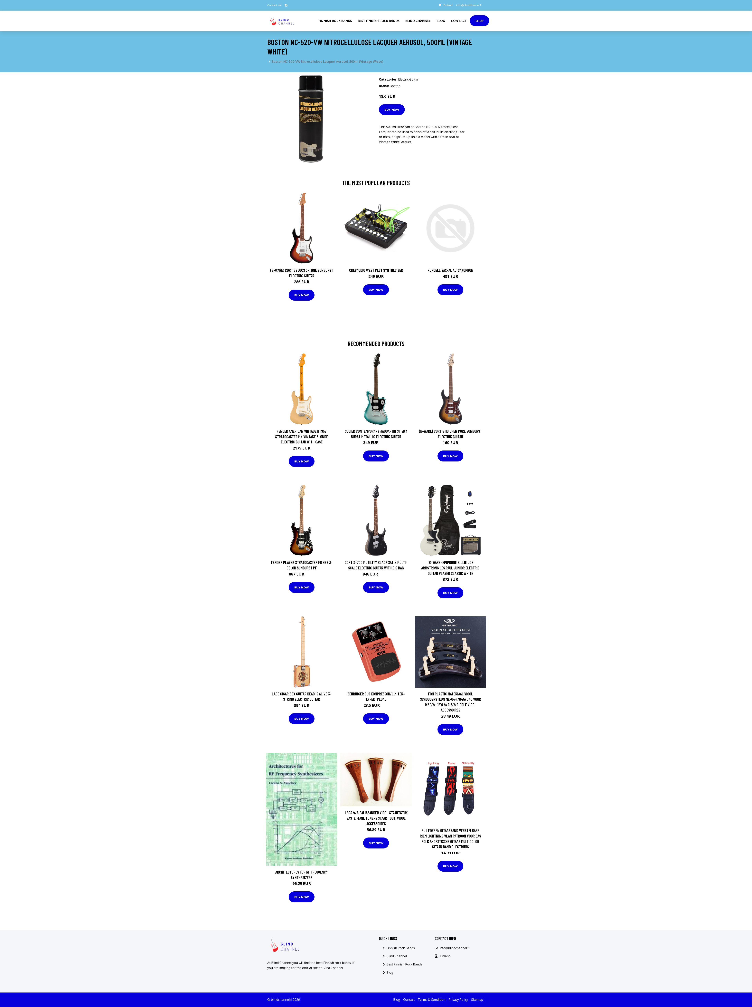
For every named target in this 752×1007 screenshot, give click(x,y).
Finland (447, 5)
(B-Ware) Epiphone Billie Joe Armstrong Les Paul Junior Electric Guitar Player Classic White (450, 568)
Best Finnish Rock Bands (379, 21)
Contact (459, 21)
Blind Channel (418, 21)
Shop (479, 21)
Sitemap (477, 999)
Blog (441, 21)
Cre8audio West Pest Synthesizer (376, 270)
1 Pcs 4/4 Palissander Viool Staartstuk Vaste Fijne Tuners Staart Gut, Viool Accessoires (376, 818)
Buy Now (392, 109)
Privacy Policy (458, 999)
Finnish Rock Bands (335, 21)
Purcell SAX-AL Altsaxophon (450, 270)
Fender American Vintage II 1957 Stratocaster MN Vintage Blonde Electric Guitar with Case (301, 436)
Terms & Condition (431, 999)
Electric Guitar (408, 79)
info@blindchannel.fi (469, 5)
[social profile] (286, 5)
